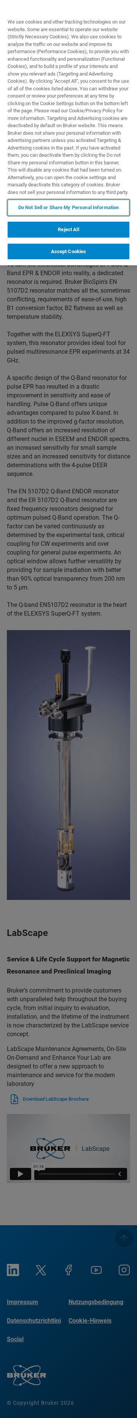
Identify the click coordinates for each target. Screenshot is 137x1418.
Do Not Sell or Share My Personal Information (68, 207)
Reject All (68, 229)
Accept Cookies (68, 251)
